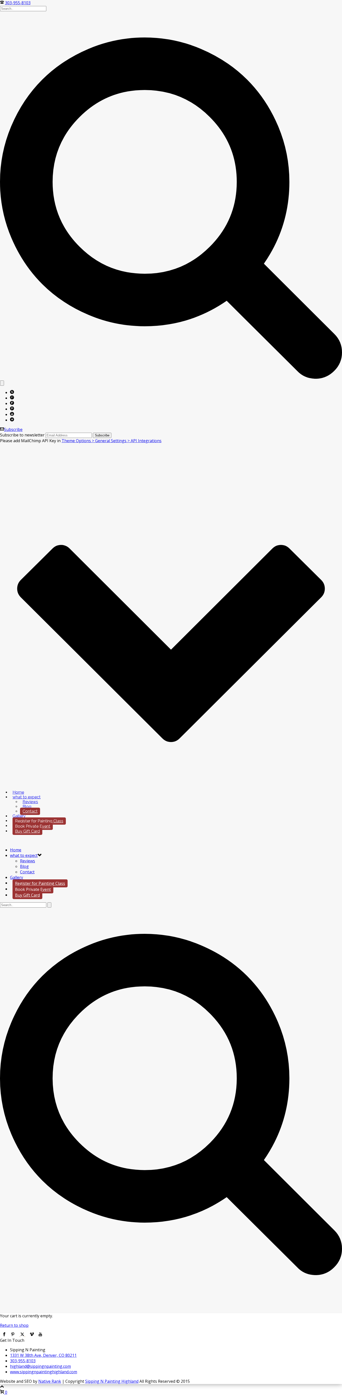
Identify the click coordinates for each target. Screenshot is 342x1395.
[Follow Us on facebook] (4, 1335)
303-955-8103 (18, 2)
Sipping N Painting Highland (111, 1381)
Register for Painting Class (39, 821)
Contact (30, 811)
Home (18, 792)
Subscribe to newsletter (22, 435)
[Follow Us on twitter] (22, 1335)
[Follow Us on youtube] (40, 1335)
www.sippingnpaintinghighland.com (43, 1372)
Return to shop (14, 1325)
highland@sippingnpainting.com (40, 1366)
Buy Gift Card (27, 831)
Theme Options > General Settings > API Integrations (111, 440)
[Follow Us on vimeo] (32, 1335)
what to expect (27, 797)
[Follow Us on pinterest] (13, 1335)
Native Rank (49, 1381)
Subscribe (13, 429)
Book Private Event (32, 826)
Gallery (19, 816)
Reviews (30, 801)
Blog (27, 806)
